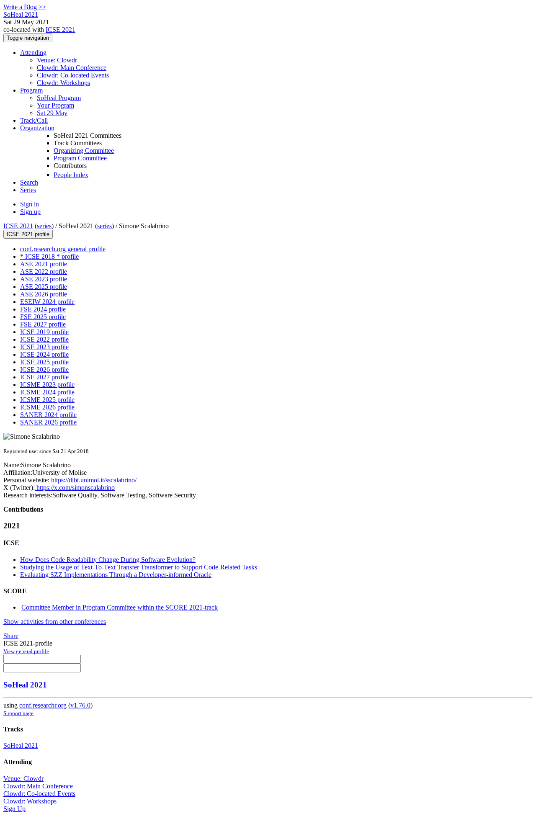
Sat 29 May (52, 112)
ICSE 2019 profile (44, 331)
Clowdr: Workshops (63, 82)
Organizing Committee (84, 150)
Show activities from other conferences (54, 621)
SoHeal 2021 (25, 684)
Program (31, 90)
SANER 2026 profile (48, 422)
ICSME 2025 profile (47, 399)
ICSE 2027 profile (44, 377)
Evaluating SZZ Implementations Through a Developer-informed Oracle (115, 574)
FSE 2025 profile (43, 316)
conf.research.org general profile (63, 248)
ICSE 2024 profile (44, 354)
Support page (18, 713)
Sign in (29, 204)
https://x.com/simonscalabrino (75, 487)
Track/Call (34, 120)
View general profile (26, 651)
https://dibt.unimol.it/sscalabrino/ (93, 480)
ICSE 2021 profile (28, 234)
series (44, 225)
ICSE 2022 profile (44, 339)
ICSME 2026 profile (47, 407)
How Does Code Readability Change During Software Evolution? (108, 559)
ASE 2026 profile (43, 294)
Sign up (30, 211)
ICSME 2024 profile (47, 392)
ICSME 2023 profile (47, 384)
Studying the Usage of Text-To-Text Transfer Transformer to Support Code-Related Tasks (138, 567)
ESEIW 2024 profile (47, 301)
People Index (71, 174)
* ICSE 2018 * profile (49, 256)
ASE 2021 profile (43, 264)
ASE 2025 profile (43, 286)
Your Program (55, 105)
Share (10, 635)
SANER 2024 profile (48, 414)
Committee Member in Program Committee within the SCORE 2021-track (119, 607)
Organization (37, 127)
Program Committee (80, 158)
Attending (33, 52)
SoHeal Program (59, 97)
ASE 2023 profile (43, 279)
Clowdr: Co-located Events (73, 75)
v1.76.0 (80, 705)
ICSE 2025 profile (44, 362)
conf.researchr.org (43, 705)
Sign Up (14, 808)
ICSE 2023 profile (44, 346)
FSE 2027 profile (43, 324)
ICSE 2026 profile (44, 369)
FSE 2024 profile (43, 309)
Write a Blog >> (24, 6)
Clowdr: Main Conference (71, 67)
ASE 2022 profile (43, 271)
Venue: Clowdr (57, 60)
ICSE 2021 (60, 29)
